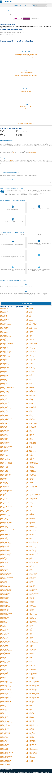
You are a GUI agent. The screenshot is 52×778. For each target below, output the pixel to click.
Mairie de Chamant (4, 399)
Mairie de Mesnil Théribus (31, 550)
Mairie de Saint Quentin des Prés (32, 696)
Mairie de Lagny (29, 531)
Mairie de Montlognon (30, 597)
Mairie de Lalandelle (29, 534)
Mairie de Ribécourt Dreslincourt (6, 662)
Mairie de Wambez (29, 761)
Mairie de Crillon (29, 424)
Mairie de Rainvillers (29, 653)
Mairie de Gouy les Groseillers (31, 487)
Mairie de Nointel (3, 619)
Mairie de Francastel (4, 470)
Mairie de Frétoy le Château (31, 475)
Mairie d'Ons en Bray (4, 628)
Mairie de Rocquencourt (30, 666)
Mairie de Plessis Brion (30, 554)
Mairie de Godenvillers (4, 483)
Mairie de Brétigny (29, 376)
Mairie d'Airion (3, 312)
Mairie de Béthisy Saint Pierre (5, 352)
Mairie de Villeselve (3, 758)
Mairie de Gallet (29, 546)
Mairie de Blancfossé (30, 356)
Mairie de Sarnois (29, 705)
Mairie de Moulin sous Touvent (6, 607)
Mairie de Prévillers (29, 648)
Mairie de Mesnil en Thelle (5, 549)
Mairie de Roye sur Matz (30, 676)
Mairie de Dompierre (4, 438)
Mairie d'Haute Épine (30, 501)
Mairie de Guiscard (29, 493)
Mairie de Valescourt (4, 734)
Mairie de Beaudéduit (30, 340)
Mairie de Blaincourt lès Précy (5, 356)
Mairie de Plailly (29, 638)
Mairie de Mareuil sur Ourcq (5, 575)
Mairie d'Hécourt (29, 502)
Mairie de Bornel (3, 366)
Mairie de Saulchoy (29, 557)
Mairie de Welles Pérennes (5, 764)
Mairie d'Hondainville (30, 509)
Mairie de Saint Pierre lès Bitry (6, 696)
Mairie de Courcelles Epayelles (31, 416)
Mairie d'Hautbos (3, 501)
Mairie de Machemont (30, 570)
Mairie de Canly (29, 390)
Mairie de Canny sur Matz (31, 391)
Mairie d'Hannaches (4, 497)
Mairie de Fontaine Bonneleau (6, 462)
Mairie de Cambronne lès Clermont (32, 386)
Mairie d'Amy (28, 314)
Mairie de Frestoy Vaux (4, 546)
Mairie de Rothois (29, 670)
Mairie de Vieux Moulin (30, 746)
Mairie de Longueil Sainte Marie (32, 567)
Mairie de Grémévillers (4, 491)
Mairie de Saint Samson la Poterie (32, 697)
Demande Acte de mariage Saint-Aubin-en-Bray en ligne (26, 55)
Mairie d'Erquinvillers (4, 447)
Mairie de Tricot (3, 729)
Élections (47, 772)
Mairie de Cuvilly (29, 431)
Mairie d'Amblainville (4, 314)
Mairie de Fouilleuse (4, 466)
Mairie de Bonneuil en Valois (5, 362)
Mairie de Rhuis (29, 661)
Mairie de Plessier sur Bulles (5, 553)
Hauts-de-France (36, 143)
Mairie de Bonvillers (29, 363)
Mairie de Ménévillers (30, 583)
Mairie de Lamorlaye (30, 535)
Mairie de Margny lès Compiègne (6, 577)
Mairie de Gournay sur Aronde (31, 486)
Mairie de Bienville (3, 354)
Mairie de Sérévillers (4, 710)
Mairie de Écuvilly (3, 439)
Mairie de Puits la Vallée (30, 650)
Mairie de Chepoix (29, 403)
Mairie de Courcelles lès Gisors (6, 418)
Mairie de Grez (28, 491)
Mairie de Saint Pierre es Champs (32, 694)
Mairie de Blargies (3, 358)
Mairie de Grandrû (29, 489)
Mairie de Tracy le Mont (4, 728)
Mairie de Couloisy (3, 416)
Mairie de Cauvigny (29, 396)
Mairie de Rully (3, 677)
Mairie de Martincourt (30, 579)
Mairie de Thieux (29, 722)
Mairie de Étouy (29, 453)
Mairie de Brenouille (4, 375)
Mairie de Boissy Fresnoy (30, 359)
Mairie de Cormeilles (4, 415)
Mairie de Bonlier (29, 360)
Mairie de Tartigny (3, 718)
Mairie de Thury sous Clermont (32, 725)
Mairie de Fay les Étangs (4, 455)
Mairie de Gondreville (30, 485)
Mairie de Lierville (29, 563)
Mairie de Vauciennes (30, 737)
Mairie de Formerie (29, 465)
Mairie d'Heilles (3, 503)
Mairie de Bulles (29, 383)
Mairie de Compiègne (4, 412)
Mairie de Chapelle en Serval (5, 517)
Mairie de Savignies (4, 706)
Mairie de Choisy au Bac (4, 407)
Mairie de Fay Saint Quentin (5, 545)
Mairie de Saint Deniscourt (5, 684)
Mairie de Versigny (3, 745)
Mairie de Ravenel (3, 656)
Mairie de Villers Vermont (5, 757)
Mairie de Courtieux (4, 419)
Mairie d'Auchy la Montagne (31, 323)
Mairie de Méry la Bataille (30, 585)
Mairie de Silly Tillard (30, 713)
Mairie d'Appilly (3, 320)
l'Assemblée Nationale (9, 160)
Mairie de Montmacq (4, 598)
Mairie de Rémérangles (4, 658)
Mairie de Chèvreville (30, 404)
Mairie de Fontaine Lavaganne (6, 463)
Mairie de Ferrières (3, 457)
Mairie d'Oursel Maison (4, 633)
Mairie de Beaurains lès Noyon (31, 343)
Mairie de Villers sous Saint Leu (6, 754)
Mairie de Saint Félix (4, 685)
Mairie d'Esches (3, 448)
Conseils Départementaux (22, 772)
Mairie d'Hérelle (29, 517)
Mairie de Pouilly (29, 646)
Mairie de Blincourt (3, 359)
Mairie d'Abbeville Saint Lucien (6, 310)
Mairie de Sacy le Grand (4, 678)
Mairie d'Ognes (3, 625)
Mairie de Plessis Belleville (5, 554)
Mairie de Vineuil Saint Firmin (5, 760)
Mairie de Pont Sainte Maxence (32, 642)
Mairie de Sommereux (30, 714)
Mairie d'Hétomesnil (4, 507)
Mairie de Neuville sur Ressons (6, 522)
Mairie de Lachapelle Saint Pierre (32, 527)
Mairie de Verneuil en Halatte (31, 744)
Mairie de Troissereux (4, 730)
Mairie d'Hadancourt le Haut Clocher (33, 494)
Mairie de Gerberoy (29, 479)
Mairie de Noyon (3, 624)
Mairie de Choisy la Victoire (31, 407)
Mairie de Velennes (3, 740)
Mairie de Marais (3, 328)
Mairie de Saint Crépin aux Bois (6, 682)
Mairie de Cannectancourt (5, 391)
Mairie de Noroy (3, 621)
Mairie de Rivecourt (29, 664)
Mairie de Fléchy (29, 459)
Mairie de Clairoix (29, 410)
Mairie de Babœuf (29, 331)
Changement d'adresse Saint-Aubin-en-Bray (26, 123)
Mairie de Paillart (29, 633)
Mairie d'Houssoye (3, 518)
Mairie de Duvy (29, 438)
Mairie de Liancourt (4, 562)
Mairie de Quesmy (3, 652)
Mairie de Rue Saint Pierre (5, 523)
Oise (25, 143)
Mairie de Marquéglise (30, 578)
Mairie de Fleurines (3, 461)
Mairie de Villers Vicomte (30, 757)
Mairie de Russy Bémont (30, 677)
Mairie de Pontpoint (4, 645)
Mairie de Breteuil (3, 376)
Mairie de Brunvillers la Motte (5, 382)
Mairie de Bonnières (4, 363)
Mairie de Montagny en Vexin (5, 593)
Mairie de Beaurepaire (4, 344)
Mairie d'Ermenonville (30, 444)
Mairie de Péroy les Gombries (5, 636)
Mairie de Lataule (29, 538)
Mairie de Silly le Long (4, 713)
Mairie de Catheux (29, 394)
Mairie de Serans (29, 709)
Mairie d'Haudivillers (30, 499)
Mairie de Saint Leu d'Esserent (31, 689)
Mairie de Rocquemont (4, 666)
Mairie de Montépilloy (30, 594)
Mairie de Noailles (3, 618)
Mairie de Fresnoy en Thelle (5, 474)
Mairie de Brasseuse (4, 374)
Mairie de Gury (3, 494)
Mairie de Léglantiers (4, 559)
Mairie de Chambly (29, 399)
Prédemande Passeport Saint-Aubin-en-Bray (26, 73)
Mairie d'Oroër (28, 629)
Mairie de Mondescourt (30, 590)
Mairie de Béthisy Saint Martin (31, 351)
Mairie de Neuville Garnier (5, 519)
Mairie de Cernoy (29, 398)
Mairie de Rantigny (3, 654)
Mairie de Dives (29, 435)
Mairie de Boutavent (4, 371)
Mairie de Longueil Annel (5, 567)
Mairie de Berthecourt (30, 350)
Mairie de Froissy (29, 477)
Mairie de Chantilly (29, 400)
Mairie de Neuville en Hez (31, 518)
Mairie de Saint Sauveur (4, 698)
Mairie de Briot (3, 379)
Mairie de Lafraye (3, 531)
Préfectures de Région (12, 772)
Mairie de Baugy (3, 339)
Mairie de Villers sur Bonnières (6, 756)
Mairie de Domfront (29, 436)
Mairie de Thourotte (30, 724)
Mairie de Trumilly (29, 732)
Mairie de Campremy (30, 388)
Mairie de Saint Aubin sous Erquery (32, 681)
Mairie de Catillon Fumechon (31, 395)
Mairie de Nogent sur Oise (31, 618)
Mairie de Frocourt (3, 477)
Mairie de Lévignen (3, 561)
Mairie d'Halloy (29, 495)
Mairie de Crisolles (3, 426)
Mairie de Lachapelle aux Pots (6, 527)
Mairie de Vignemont (4, 748)
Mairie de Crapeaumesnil (30, 420)
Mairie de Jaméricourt (30, 511)
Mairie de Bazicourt (4, 340)
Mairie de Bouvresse (4, 372)
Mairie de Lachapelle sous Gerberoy (7, 529)
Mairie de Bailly (29, 335)
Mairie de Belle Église (4, 347)
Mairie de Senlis (29, 708)
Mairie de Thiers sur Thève (5, 721)
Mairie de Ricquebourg (30, 662)
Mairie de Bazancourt (30, 339)
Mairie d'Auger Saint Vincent (5, 324)
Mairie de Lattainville (4, 539)
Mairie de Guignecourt (4, 493)
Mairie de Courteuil (29, 418)
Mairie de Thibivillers (30, 720)
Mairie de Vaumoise (29, 738)
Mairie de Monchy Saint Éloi (5, 590)
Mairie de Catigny (3, 395)
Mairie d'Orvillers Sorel (4, 632)
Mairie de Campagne (30, 387)
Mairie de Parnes (3, 634)
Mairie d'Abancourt (4, 308)
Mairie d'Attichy (3, 323)
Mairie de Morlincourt (30, 602)
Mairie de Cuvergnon (4, 431)
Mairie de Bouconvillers (4, 367)
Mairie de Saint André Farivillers (32, 680)
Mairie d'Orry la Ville (29, 630)
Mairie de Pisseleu (3, 638)
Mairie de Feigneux (29, 455)
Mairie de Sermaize (3, 712)
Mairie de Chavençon (30, 402)
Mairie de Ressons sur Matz (5, 660)
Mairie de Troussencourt (5, 732)
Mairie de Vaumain (3, 558)
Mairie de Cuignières (4, 428)
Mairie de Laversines (30, 541)
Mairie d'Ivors (28, 510)
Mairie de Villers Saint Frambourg (6, 752)
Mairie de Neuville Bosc (4, 617)
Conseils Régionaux (4, 772)
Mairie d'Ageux (29, 559)
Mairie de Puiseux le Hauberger (6, 650)
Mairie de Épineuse (3, 443)
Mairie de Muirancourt (30, 610)
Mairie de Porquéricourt (4, 646)
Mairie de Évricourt (29, 454)
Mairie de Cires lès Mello (4, 410)
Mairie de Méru (3, 585)
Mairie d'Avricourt (29, 330)
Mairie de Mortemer (4, 605)
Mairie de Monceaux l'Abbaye (5, 589)
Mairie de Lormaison (4, 569)
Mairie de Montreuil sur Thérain (32, 599)
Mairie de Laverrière (4, 541)
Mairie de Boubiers (29, 366)
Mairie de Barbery (29, 336)
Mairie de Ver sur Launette (31, 741)
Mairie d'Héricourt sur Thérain (6, 506)
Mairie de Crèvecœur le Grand (31, 423)
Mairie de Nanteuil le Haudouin (6, 613)
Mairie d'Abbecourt (29, 308)
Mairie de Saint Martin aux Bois (6, 690)
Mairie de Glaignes (3, 482)
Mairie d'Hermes (29, 506)
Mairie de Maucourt (4, 581)
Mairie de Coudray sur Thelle (5, 543)
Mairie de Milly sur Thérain (5, 586)
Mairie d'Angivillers (3, 316)
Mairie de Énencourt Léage (31, 442)
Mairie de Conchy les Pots (31, 412)
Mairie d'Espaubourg (4, 450)
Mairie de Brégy (29, 374)
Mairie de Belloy (29, 347)
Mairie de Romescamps (4, 668)
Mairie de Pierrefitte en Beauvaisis (32, 636)
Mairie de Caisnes (3, 386)
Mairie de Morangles (30, 601)
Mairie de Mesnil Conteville (31, 547)
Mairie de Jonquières (30, 514)
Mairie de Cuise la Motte (4, 430)
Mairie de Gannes (3, 478)
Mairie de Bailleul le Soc (4, 334)
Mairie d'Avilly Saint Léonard (31, 328)
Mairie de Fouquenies (30, 467)
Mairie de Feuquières (30, 457)
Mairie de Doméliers (4, 436)
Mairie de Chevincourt (4, 404)
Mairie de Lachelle (3, 530)
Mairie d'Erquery (29, 446)
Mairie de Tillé (3, 726)
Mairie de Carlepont (29, 392)
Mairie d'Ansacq (3, 318)
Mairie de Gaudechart (30, 478)
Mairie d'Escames (29, 447)
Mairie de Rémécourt (30, 657)
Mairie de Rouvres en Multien (31, 673)
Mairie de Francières (30, 470)
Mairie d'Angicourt (29, 315)
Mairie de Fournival (29, 469)
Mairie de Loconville (29, 566)
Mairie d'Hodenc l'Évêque (5, 509)
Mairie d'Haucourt (3, 499)
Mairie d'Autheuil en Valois (5, 327)
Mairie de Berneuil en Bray (31, 348)
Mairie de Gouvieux (4, 487)
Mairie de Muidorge (4, 610)
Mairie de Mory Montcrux (5, 606)
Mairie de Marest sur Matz (5, 574)
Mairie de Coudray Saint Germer (32, 542)
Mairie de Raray (29, 654)
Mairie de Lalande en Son (5, 534)
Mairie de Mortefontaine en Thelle (32, 603)
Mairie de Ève (2, 454)
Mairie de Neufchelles (4, 614)
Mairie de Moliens (3, 587)
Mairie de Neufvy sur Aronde (31, 614)
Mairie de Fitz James (4, 458)
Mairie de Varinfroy (29, 736)
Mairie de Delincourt (30, 434)
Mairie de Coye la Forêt (30, 419)
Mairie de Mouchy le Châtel (31, 606)
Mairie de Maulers (29, 581)
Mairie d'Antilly (29, 319)
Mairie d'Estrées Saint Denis (31, 451)
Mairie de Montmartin (30, 598)
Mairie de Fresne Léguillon (31, 471)
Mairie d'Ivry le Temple (4, 511)
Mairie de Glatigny (29, 482)
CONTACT (2, 769)
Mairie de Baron (29, 338)
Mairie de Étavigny (3, 453)
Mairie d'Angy (28, 316)
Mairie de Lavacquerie (30, 539)
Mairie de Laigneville (30, 533)
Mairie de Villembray (4, 749)
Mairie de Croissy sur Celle (31, 426)
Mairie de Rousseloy (4, 672)
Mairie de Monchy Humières (31, 589)
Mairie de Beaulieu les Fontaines (32, 342)
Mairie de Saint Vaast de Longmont (32, 700)
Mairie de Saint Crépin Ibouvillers (32, 682)
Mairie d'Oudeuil (29, 632)
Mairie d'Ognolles (29, 625)
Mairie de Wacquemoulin (5, 761)
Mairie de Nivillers (29, 617)
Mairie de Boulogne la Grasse (31, 368)
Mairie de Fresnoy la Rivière (31, 474)
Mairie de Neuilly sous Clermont (32, 615)
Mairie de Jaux (3, 514)
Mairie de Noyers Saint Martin (31, 622)
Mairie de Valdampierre (30, 733)
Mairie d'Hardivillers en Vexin (31, 498)
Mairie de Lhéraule (29, 561)
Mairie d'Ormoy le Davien (31, 628)
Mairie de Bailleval (3, 335)
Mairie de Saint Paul (4, 694)
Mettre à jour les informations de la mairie (6, 34)
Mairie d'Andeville (3, 315)
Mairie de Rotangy (3, 670)
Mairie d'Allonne (29, 312)
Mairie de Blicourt (29, 358)
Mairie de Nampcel (29, 611)
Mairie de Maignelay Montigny (6, 571)
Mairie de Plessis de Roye (5, 641)
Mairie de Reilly (3, 657)
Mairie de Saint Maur (30, 692)
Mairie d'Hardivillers (4, 498)
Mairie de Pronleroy (4, 649)
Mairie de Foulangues (4, 467)
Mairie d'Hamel (3, 547)
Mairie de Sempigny (29, 706)
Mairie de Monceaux (30, 587)
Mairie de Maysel (3, 582)
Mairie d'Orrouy (3, 630)
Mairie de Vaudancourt (4, 738)
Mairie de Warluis (3, 762)
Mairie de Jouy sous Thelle (5, 515)
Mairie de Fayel (29, 545)
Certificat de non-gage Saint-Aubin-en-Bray (26, 108)
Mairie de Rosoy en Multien (31, 669)
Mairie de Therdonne (30, 718)
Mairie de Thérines (3, 720)
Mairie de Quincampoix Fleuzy (31, 652)
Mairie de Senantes (4, 708)
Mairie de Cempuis (3, 398)
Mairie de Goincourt (29, 483)
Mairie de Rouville (29, 672)
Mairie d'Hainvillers (4, 495)
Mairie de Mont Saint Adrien (31, 551)
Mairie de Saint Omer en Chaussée (32, 693)
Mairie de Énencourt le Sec (5, 442)
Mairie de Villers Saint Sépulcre (31, 753)
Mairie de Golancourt (4, 485)
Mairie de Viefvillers (4, 746)
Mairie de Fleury (29, 461)
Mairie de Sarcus (3, 705)
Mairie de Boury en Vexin (30, 370)
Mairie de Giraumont (30, 481)
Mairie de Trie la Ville (30, 729)
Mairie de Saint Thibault (4, 700)
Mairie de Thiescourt (30, 721)
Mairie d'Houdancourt (4, 510)
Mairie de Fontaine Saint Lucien (32, 463)
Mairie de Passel (29, 634)
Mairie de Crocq (29, 543)
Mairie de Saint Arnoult (4, 681)
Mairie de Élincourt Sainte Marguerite (7, 440)
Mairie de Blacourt (29, 355)
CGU (11, 769)
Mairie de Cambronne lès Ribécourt (7, 387)
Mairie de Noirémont (30, 619)
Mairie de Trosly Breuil (30, 730)
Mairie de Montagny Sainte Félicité (32, 593)
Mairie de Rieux (3, 664)
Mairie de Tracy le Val (30, 728)
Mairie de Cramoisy (4, 420)
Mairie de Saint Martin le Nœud (32, 690)
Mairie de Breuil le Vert (30, 378)
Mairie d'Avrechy (3, 330)
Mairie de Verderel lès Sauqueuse (32, 742)
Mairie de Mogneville (30, 586)
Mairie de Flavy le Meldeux (5, 459)
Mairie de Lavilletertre (4, 542)
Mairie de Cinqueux (29, 408)
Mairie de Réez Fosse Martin (31, 656)
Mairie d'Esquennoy (29, 450)
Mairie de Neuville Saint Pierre (6, 521)
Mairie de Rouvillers (4, 673)
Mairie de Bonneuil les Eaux (31, 362)
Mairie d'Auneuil (3, 326)
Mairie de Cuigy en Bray (30, 428)
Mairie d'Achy (28, 310)
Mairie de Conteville (4, 414)
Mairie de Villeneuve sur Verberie (6, 750)
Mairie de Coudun (29, 415)
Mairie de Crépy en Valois (30, 422)
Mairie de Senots (3, 709)
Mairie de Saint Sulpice (30, 698)
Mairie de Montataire (4, 594)
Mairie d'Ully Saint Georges (5, 733)
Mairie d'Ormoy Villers (4, 629)
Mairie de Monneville (4, 591)
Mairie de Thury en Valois (5, 725)
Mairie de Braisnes (29, 372)
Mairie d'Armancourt (4, 322)
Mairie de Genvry (3, 479)
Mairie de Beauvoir (3, 346)
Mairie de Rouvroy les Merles (5, 674)
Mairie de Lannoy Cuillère (5, 537)
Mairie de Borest (29, 364)
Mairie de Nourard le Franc (31, 621)
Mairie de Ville (28, 748)
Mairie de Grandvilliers (30, 490)
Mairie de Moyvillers (30, 609)
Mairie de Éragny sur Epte (31, 443)
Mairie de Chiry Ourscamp (31, 406)
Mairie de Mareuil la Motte (31, 574)
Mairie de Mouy (29, 607)
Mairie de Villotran (29, 758)
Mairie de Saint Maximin (4, 693)
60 (30, 151)
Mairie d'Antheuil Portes (4, 319)
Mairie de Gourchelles (4, 486)
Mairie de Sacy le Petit (30, 678)
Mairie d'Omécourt (29, 626)
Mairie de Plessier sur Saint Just (32, 553)
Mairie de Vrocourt (29, 760)
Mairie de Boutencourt (30, 371)
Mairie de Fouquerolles (4, 469)
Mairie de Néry (29, 613)
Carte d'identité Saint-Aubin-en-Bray (26, 72)
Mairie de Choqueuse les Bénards (6, 408)
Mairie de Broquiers (4, 380)
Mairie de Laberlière (4, 525)
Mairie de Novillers (3, 622)
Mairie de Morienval (4, 602)
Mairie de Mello (3, 583)
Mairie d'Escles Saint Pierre (31, 448)
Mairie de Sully (28, 716)
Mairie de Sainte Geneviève (31, 702)
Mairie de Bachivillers (4, 332)
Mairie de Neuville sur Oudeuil (31, 521)
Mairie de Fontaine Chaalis (31, 462)
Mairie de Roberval (3, 665)
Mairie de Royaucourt (4, 676)
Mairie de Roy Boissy (30, 674)
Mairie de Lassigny (3, 538)
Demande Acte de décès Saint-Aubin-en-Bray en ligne (26, 57)
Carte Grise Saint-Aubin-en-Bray (26, 106)
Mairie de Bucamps (29, 382)
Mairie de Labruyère (30, 526)
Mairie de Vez (28, 745)
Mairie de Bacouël (29, 332)
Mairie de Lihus (29, 565)
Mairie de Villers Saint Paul (5, 753)
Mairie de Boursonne (4, 370)
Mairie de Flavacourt (30, 458)
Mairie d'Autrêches (29, 327)
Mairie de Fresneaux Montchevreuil (7, 473)
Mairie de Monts (3, 601)
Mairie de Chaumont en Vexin (6, 402)
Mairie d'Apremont (29, 320)
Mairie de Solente (3, 714)
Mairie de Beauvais (29, 344)
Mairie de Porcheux (29, 645)
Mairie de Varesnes (3, 736)
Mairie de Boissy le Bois (4, 360)
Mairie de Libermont (4, 563)
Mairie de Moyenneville (4, 609)
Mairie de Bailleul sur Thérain (31, 334)
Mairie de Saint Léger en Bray (5, 689)
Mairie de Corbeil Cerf (30, 414)
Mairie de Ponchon (29, 641)
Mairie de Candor (3, 390)
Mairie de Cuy (3, 432)
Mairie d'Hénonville (4, 505)
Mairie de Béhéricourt (30, 346)
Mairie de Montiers (29, 595)
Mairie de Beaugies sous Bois (5, 342)
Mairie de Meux (3, 551)
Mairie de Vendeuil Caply (30, 740)
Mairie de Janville (3, 513)
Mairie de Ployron (29, 555)
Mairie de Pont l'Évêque (4, 642)
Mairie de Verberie (3, 742)
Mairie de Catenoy (3, 394)
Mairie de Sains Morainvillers (5, 680)
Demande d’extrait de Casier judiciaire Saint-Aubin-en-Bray (26, 75)
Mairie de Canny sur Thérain (5, 392)
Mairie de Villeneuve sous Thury (32, 523)
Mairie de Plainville (29, 640)
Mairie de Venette (3, 741)
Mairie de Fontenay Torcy (5, 465)
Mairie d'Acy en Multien (4, 311)
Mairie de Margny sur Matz (31, 577)
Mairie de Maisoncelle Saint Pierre (6, 573)
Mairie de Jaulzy (29, 513)
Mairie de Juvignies (29, 515)
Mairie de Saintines (3, 704)
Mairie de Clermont (4, 411)
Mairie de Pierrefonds (4, 637)
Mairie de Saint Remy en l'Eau (5, 697)
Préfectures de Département (33, 772)
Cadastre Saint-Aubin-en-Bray (26, 91)
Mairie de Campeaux (4, 388)
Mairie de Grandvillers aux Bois (6, 490)
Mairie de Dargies (3, 434)
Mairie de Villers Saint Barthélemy (32, 750)
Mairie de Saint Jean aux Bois (31, 686)
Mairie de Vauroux (29, 558)
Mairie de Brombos (29, 379)
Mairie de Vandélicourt (30, 734)
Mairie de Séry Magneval (30, 712)
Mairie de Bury (3, 384)
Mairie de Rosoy (3, 669)
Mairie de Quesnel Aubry (5, 557)
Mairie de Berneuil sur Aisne (5, 350)
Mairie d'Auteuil (29, 326)
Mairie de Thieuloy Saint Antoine (6, 722)
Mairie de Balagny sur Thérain (5, 336)
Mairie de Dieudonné (4, 435)
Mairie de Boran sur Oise (5, 364)
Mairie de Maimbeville (30, 571)
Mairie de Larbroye (29, 537)
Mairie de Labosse (3, 526)
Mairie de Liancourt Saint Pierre (32, 562)
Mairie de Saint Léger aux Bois (31, 688)
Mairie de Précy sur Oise (4, 648)
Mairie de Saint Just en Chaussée (6, 688)
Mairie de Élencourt (29, 439)
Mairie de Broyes (29, 380)
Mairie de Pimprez (29, 637)
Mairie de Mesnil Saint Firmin (31, 549)
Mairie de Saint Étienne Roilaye (32, 684)
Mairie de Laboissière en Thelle (31, 525)
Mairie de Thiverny (3, 724)
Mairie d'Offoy (28, 624)
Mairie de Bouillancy (30, 367)
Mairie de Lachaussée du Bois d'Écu (32, 529)
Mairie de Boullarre (3, 368)
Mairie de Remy (29, 658)
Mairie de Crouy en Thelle (31, 427)
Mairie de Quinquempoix (5, 653)
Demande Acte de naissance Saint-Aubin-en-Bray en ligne (26, 54)
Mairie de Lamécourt (4, 535)
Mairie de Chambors (4, 400)
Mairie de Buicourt (3, 383)
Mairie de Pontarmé (4, 644)
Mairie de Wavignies (29, 762)
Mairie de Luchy (3, 570)
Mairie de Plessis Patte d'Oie (5, 555)
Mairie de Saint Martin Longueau (6, 692)
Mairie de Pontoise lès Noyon (31, 644)
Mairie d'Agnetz (29, 311)
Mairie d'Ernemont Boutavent (6, 446)
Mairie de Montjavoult (4, 597)
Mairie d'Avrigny (3, 331)
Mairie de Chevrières (4, 406)
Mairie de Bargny (3, 338)
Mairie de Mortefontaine (5, 603)
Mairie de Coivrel (29, 411)
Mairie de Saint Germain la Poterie (32, 685)
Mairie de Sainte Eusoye (4, 702)
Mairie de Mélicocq (29, 582)
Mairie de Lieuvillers (4, 565)
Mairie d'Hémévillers (30, 503)
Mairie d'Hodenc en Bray (30, 507)
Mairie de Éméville (29, 440)
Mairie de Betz (28, 352)
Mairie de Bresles (29, 375)
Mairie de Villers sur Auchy (31, 754)
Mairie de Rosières (29, 668)
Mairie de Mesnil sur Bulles (5, 550)
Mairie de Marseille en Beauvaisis (6, 579)
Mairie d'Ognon (3, 626)
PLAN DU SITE (7, 769)
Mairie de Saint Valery (30, 701)
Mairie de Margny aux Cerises (31, 575)
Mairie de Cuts (28, 430)
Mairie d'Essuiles (3, 451)
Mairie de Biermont (29, 354)
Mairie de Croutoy (3, 427)
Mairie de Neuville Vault (30, 522)
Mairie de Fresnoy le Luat (5, 475)
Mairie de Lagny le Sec (4, 533)
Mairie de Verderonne (4, 744)
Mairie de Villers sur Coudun (31, 756)
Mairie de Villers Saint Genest (31, 752)
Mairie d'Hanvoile (29, 497)
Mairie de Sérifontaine (30, 710)
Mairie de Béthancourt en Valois (6, 351)
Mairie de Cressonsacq (4, 423)
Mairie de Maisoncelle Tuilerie (31, 573)
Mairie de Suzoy (3, 717)
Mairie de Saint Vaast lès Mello (6, 701)
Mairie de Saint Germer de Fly (5, 686)
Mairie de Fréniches (4, 471)
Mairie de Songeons (4, 716)
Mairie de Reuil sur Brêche (5, 661)
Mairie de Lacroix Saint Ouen (31, 530)
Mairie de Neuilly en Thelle (5, 615)
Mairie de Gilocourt (4, 481)
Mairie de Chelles (3, 403)
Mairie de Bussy (29, 384)
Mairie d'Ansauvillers (30, 318)
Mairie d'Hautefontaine (4, 502)
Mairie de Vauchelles (4, 737)
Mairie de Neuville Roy (30, 519)
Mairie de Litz (2, 566)
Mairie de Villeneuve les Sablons (32, 749)
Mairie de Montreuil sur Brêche (6, 599)
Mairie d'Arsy (28, 322)
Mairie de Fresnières (30, 473)
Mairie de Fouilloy (29, 466)
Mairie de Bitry (3, 355)
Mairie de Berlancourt (4, 348)
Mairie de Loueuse (29, 569)
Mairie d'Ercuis (3, 444)
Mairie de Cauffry (3, 396)
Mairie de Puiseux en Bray (31, 649)
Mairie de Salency (29, 704)
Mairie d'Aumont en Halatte (31, 324)
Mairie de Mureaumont (4, 611)
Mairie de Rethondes (30, 660)
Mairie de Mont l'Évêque (30, 591)
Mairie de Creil (3, 422)
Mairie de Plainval (3, 640)
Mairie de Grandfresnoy (4, 489)
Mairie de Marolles (3, 578)
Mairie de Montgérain (4, 595)
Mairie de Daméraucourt (30, 432)
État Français (42, 772)
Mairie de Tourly (29, 726)
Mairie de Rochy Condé (30, 665)
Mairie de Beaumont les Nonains (6, 343)
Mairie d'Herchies (29, 505)
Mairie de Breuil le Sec (4, 378)
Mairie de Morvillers (29, 605)
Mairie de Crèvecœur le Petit (5, 424)
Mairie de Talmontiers (30, 717)
